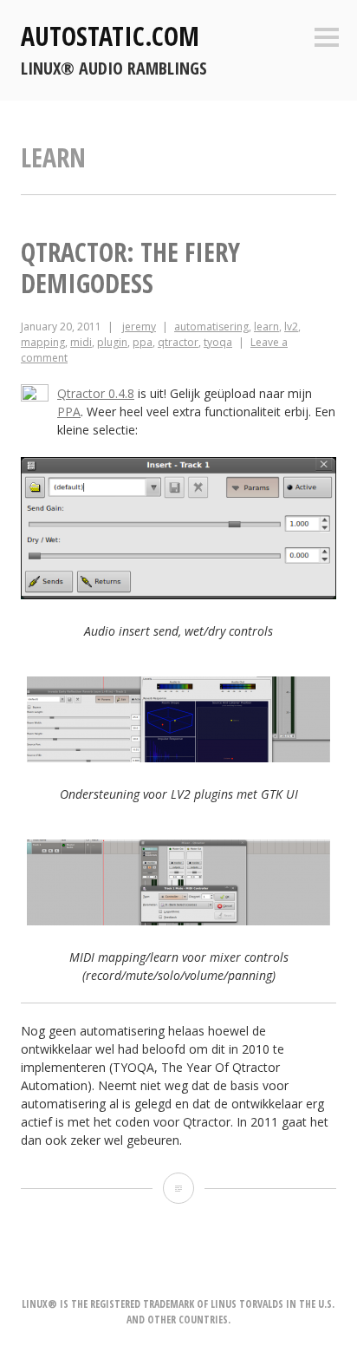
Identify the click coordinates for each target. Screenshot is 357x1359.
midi (81, 342)
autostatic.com (110, 36)
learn (266, 326)
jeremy (139, 326)
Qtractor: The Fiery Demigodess (130, 267)
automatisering (211, 326)
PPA (69, 411)
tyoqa (218, 342)
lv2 (291, 326)
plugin (112, 342)
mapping (43, 342)
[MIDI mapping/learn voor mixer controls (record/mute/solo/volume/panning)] (178, 920)
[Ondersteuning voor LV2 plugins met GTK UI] (178, 757)
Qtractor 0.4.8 (95, 393)
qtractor (178, 342)
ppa (143, 342)
